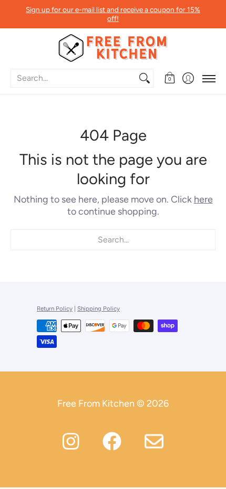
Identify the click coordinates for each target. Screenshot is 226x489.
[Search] (144, 78)
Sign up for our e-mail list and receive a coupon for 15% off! (113, 14)
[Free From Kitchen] (113, 48)
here (203, 199)
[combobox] (73, 78)
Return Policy (55, 308)
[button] (169, 78)
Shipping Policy (98, 308)
